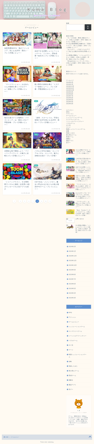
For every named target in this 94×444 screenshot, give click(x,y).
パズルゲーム (70, 123)
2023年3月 (69, 103)
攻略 (67, 131)
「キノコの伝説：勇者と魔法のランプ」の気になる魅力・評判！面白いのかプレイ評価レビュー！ (78, 39)
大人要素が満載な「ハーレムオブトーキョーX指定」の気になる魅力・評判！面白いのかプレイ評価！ (78, 57)
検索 (67, 23)
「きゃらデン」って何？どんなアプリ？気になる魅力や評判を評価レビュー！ (78, 51)
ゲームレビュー (71, 115)
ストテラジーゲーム (72, 119)
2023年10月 (70, 90)
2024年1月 (69, 84)
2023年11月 (70, 88)
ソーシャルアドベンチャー (75, 121)
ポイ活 (68, 125)
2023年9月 (69, 92)
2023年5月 (69, 100)
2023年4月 (69, 101)
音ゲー (68, 142)
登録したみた (70, 133)
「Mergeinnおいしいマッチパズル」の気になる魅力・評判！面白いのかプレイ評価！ (78, 63)
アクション (70, 113)
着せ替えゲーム (71, 135)
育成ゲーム (70, 137)
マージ (68, 127)
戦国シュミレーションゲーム (75, 129)
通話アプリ (70, 140)
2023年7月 (69, 96)
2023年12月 (70, 86)
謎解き (68, 139)
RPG (67, 112)
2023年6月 (69, 98)
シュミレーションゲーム (74, 117)
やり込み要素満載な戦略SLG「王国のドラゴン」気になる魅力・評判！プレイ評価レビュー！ (78, 45)
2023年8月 (69, 94)
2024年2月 (69, 82)
